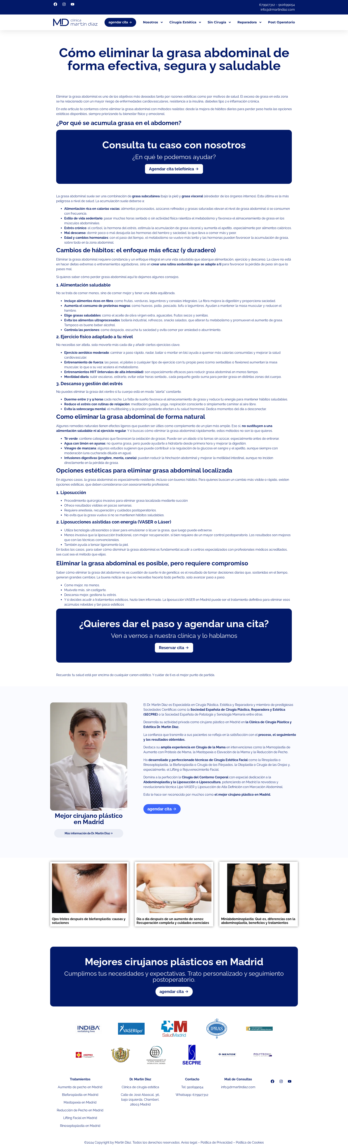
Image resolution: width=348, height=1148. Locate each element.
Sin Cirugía (217, 22)
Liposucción (73, 492)
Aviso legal (189, 1142)
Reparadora (247, 22)
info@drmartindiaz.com (278, 9)
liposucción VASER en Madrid (189, 600)
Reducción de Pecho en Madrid (80, 1110)
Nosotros (150, 22)
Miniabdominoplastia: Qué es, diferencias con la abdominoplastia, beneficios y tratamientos (258, 921)
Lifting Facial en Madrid (80, 1118)
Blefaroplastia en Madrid (80, 1095)
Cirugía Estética (182, 22)
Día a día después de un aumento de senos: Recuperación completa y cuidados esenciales (173, 921)
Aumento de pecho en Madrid (80, 1087)
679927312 (267, 5)
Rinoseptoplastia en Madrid (80, 1126)
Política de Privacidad (216, 1142)
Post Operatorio (281, 22)
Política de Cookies (250, 1142)
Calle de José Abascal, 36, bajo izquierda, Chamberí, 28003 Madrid (140, 1099)
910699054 (286, 5)
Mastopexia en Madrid (80, 1102)
